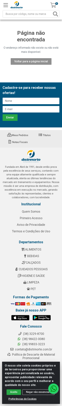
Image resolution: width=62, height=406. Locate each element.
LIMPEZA (33, 282)
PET (33, 289)
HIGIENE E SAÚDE (33, 276)
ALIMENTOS (33, 249)
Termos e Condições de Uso (31, 231)
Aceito (13, 392)
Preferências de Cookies (22, 399)
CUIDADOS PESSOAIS (33, 269)
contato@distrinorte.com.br (33, 349)
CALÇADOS (33, 262)
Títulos (46, 135)
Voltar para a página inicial (31, 61)
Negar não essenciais (38, 392)
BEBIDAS (33, 256)
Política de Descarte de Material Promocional (33, 356)
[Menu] (6, 5)
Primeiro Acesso (31, 218)
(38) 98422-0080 (33, 339)
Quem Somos (31, 211)
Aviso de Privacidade (31, 224)
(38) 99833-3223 (33, 344)
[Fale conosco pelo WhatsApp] (53, 388)
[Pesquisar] (55, 13)
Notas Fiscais (20, 142)
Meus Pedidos (19, 135)
